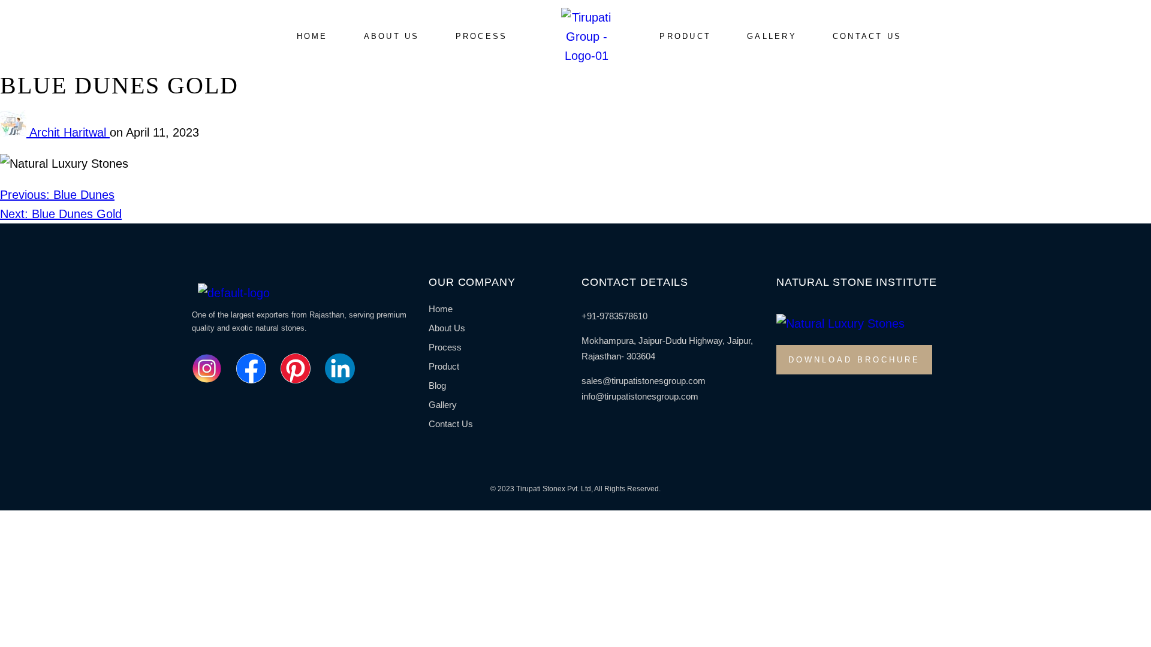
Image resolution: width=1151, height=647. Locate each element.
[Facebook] (251, 368)
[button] (685, 36)
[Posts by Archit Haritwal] (14, 132)
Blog (437, 385)
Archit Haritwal (69, 132)
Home (312, 36)
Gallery (772, 36)
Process (482, 36)
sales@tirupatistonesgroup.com (643, 381)
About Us (392, 36)
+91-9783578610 (614, 316)
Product (685, 36)
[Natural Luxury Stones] (207, 368)
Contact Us (867, 36)
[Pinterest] (296, 368)
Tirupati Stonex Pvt (546, 489)
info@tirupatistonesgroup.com (639, 396)
